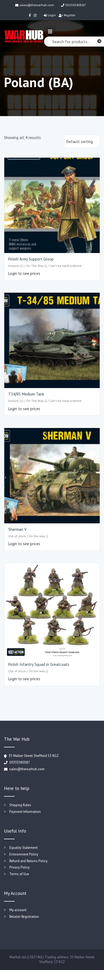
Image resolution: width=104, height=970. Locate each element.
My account (17, 910)
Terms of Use (19, 874)
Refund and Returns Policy (28, 861)
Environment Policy (23, 854)
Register (69, 15)
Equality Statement (23, 847)
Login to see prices (24, 273)
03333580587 (75, 5)
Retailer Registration (24, 916)
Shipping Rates (20, 805)
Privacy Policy (19, 867)
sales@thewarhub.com (36, 5)
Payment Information (25, 811)
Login (52, 15)
